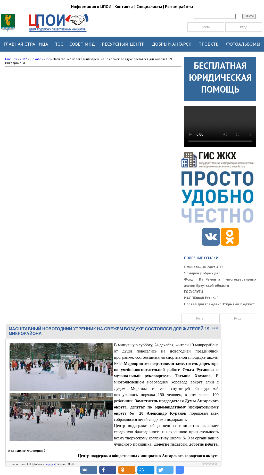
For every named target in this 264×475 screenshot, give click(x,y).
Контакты (123, 6)
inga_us (50, 463)
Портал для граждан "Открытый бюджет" (219, 304)
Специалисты (149, 6)
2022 (23, 59)
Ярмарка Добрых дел (202, 273)
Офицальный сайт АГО (203, 267)
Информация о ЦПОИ (91, 6)
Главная (11, 59)
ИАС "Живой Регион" (201, 298)
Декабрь (36, 59)
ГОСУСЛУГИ (193, 291)
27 (48, 59)
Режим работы (179, 6)
